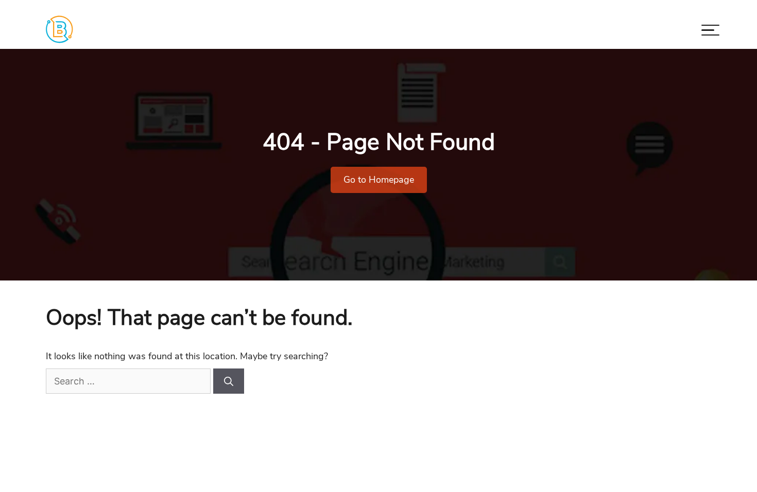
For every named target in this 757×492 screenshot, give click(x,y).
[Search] (228, 381)
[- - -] (710, 32)
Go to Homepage (378, 179)
